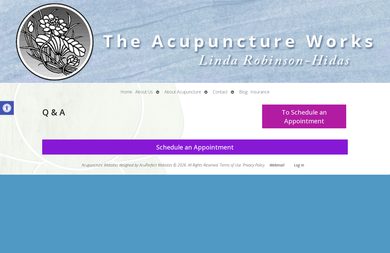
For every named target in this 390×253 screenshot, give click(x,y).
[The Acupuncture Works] (195, 41)
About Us (144, 92)
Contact (220, 92)
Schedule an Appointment (195, 147)
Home (126, 92)
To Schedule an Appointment (304, 116)
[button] (7, 108)
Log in (299, 165)
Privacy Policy (254, 165)
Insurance (260, 92)
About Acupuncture (182, 92)
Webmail (277, 165)
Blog (243, 92)
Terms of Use (230, 165)
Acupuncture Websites (100, 165)
